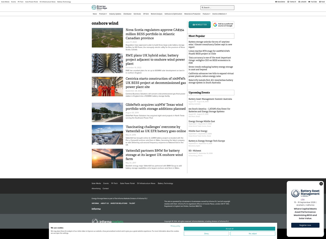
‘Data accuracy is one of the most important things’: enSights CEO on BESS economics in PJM (210, 60)
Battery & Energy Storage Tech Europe (207, 141)
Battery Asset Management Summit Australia (210, 99)
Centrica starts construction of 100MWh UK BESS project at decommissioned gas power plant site (156, 83)
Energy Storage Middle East (202, 121)
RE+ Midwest (195, 150)
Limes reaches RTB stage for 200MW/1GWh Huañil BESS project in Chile (209, 52)
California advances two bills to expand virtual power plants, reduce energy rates (211, 74)
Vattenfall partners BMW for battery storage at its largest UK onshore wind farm (154, 155)
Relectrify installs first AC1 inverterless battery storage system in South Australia (211, 81)
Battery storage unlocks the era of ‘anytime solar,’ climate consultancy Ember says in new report (210, 44)
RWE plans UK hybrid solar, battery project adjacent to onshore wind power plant (155, 59)
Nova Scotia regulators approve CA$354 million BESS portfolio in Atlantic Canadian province (155, 34)
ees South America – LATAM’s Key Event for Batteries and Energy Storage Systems (209, 110)
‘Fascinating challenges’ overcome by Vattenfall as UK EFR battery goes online (156, 129)
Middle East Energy (198, 131)
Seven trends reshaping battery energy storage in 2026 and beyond (211, 68)
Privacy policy (175, 226)
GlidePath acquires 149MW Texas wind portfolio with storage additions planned (156, 107)
